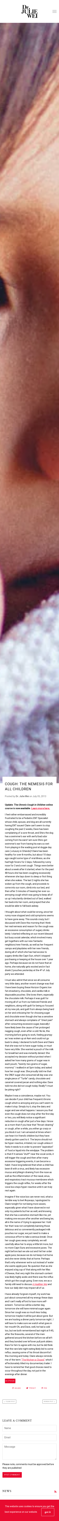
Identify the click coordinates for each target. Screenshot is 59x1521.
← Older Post (9, 1401)
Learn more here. (40, 808)
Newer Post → (49, 1401)
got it (48, 1512)
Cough (11, 1381)
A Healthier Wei (39, 1284)
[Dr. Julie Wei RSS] (55, 1491)
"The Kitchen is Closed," (33, 1359)
